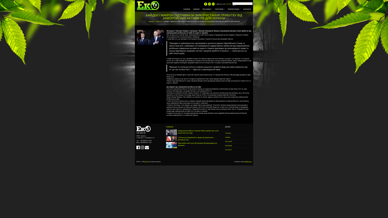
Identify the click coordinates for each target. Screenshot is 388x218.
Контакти (247, 9)
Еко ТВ (147, 161)
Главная (151, 21)
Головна (186, 9)
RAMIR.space (248, 161)
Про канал (228, 141)
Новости (159, 21)
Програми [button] (219, 9)
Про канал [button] (206, 9)
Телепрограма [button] (233, 9)
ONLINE (228, 4)
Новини (196, 9)
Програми (228, 145)
